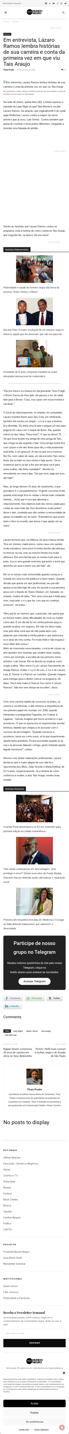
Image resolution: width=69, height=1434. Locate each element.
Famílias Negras (12, 1217)
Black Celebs (10, 1199)
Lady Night (18, 1031)
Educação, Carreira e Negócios (20, 1163)
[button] (64, 1373)
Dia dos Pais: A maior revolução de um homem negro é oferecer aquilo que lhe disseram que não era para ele (33, 332)
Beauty (7, 1187)
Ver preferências (35, 1421)
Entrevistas (9, 1181)
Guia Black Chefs (12, 1257)
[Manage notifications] (62, 1427)
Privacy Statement (41, 1429)
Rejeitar (34, 1412)
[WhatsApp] (61, 3)
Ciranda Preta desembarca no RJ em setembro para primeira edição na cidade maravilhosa (32, 829)
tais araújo (46, 1031)
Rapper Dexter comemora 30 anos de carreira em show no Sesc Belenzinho (17, 1053)
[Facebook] (57, 3)
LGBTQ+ (8, 1229)
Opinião (7, 1211)
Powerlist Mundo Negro (16, 1251)
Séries (6, 1169)
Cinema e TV (10, 1175)
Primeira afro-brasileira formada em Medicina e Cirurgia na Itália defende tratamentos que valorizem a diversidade (33, 924)
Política (7, 1223)
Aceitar (34, 1403)
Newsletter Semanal (12, 3)
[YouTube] (54, 3)
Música (7, 1205)
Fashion (7, 1193)
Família (15, 21)
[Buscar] (63, 12)
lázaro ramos (32, 1031)
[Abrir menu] (6, 12)
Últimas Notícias (11, 1157)
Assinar (34, 1343)
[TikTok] (50, 3)
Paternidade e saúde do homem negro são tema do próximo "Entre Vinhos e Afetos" (31, 289)
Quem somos (10, 1286)
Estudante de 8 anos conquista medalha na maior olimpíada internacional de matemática (30, 374)
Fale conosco (10, 1292)
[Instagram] (46, 3)
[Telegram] (65, 3)
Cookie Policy (24, 1429)
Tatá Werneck (11, 1035)
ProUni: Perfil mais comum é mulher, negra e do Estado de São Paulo (50, 1053)
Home (6, 21)
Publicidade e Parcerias (16, 1298)
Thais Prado (8, 69)
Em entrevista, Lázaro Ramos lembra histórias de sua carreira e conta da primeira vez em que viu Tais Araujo (34, 52)
